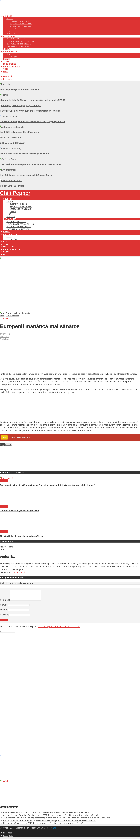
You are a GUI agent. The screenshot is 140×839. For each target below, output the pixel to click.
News (5, 71)
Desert (13, 28)
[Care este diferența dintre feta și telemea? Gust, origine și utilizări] (8, 116)
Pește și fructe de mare (21, 23)
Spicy (8, 31)
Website (4, 614)
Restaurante (9, 36)
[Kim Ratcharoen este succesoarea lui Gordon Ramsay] (8, 169)
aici (54, 827)
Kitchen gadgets (11, 66)
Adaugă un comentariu (9, 315)
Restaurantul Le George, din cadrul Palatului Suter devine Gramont (66, 820)
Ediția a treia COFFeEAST (12, 143)
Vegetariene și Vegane (20, 26)
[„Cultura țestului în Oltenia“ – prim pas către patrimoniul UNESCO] (4, 94)
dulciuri (8, 444)
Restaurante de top (16, 39)
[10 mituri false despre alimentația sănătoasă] (12, 529)
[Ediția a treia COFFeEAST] (10, 137)
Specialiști (11, 56)
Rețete (9, 18)
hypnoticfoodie (23, 313)
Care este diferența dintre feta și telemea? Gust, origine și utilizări (32, 121)
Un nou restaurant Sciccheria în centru (20, 812)
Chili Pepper (15, 193)
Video (6, 69)
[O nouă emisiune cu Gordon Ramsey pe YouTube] (11, 148)
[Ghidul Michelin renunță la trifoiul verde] (12, 127)
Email (3, 609)
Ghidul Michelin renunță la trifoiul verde (19, 132)
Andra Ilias (11, 313)
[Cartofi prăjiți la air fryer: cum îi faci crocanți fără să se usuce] (20, 105)
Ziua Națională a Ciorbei (14, 823)
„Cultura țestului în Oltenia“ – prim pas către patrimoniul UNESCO (33, 100)
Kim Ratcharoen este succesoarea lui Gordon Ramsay (26, 175)
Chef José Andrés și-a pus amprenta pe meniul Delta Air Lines (30, 164)
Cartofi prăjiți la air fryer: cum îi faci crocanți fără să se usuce (30, 111)
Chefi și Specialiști (12, 51)
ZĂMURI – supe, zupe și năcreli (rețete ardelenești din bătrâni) (70, 815)
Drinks (6, 49)
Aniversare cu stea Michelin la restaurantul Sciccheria (65, 812)
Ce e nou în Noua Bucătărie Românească (21, 815)
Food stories (9, 64)
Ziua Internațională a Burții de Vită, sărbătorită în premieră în (30, 817)
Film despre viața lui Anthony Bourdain (19, 89)
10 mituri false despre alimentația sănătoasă (21, 536)
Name (4, 604)
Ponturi (10, 33)
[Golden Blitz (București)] (11, 180)
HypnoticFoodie (18, 572)
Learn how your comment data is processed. (59, 626)
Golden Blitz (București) (12, 186)
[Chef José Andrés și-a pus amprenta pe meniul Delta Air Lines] (9, 159)
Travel (6, 61)
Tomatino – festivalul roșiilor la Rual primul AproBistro (85, 817)
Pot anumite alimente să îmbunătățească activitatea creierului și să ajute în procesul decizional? (47, 485)
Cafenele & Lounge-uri (17, 46)
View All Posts (6, 546)
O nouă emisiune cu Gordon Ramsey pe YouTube (24, 154)
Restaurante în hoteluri (18, 44)
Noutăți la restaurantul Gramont (18, 820)
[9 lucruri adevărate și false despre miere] (12, 503)
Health (6, 59)
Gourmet (7, 16)
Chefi (9, 54)
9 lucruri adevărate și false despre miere (19, 510)
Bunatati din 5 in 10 (19, 21)
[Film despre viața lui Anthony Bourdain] (5, 84)
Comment (5, 599)
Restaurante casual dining (20, 41)
